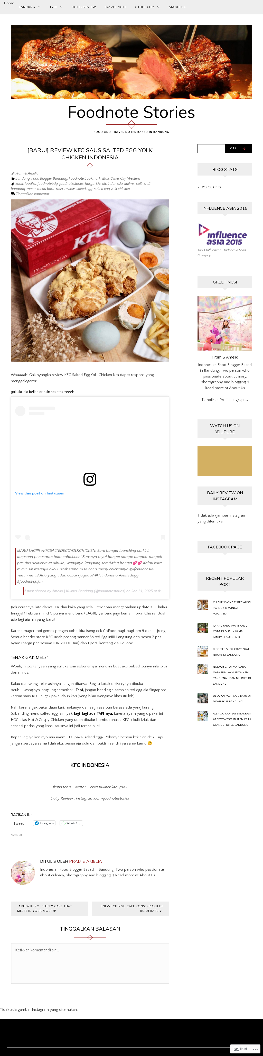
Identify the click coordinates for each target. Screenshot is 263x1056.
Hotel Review (84, 7)
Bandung (27, 7)
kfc (98, 184)
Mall (105, 179)
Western (133, 179)
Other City (144, 7)
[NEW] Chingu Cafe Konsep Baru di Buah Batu (132, 909)
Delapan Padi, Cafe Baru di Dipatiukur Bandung (232, 698)
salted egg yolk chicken (112, 189)
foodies (30, 184)
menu (31, 189)
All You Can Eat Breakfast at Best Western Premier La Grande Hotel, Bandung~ (232, 719)
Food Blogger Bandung (49, 179)
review (69, 189)
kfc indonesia (112, 184)
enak (19, 184)
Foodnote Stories (131, 112)
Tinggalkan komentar (32, 194)
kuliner (129, 184)
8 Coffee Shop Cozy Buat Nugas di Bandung (231, 652)
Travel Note (115, 7)
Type (53, 7)
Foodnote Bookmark (85, 179)
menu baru (45, 189)
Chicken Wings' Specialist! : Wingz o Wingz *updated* (232, 608)
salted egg (84, 189)
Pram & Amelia (27, 173)
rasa (59, 189)
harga (90, 184)
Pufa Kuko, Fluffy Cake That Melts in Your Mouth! (44, 909)
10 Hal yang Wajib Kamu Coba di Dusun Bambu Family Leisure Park (230, 631)
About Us (177, 7)
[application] (225, 461)
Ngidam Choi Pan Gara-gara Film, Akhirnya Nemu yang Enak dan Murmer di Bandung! (232, 675)
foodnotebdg (47, 184)
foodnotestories (71, 184)
